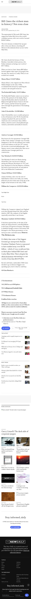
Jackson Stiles (4, 29)
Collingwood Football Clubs (13, 288)
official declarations (7, 256)
